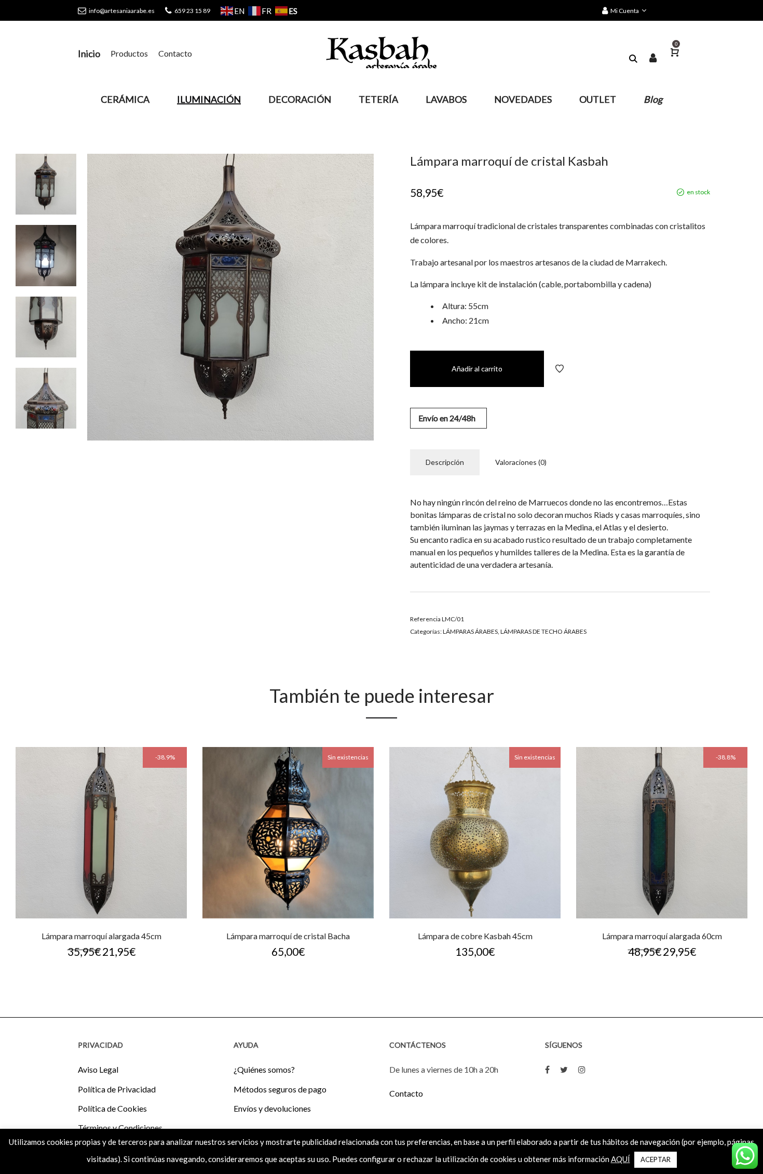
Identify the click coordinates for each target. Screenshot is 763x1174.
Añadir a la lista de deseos (559, 369)
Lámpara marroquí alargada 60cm (662, 936)
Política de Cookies (112, 1108)
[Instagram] (581, 1069)
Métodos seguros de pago (280, 1089)
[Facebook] (547, 1069)
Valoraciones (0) (521, 462)
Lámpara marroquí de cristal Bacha (288, 936)
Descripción (445, 462)
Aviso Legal (98, 1069)
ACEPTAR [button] (656, 1159)
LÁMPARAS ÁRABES (470, 631)
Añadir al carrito (477, 368)
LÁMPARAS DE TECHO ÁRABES (543, 631)
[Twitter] (564, 1069)
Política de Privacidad (117, 1089)
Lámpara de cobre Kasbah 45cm (475, 936)
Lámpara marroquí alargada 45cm (101, 936)
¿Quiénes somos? (264, 1069)
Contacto (406, 1093)
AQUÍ (620, 1159)
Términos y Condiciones (120, 1127)
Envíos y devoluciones (272, 1108)
